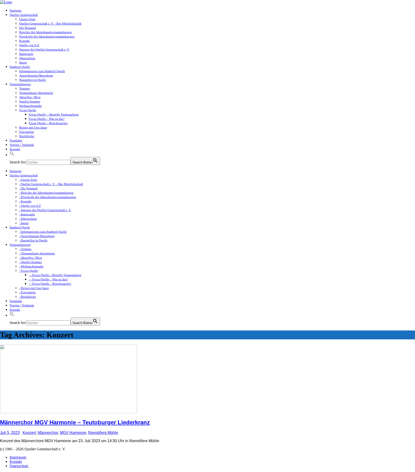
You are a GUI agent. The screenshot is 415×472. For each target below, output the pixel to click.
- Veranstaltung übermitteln (37, 253)
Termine (24, 88)
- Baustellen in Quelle (33, 240)
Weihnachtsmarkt (30, 106)
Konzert (29, 433)
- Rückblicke (27, 296)
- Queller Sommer (30, 262)
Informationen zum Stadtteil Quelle (42, 71)
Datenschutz (27, 58)
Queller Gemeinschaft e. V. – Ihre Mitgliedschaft (50, 23)
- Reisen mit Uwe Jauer (34, 288)
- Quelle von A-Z (30, 205)
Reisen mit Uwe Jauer (33, 127)
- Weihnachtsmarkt (31, 266)
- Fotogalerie (27, 292)
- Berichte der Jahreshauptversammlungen (46, 192)
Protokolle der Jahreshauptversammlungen (46, 36)
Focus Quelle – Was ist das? (47, 119)
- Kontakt (25, 201)
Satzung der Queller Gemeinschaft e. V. (44, 49)
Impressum (26, 54)
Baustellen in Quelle (32, 80)
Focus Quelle (27, 110)
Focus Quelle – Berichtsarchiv (48, 123)
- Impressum (27, 214)
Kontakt (24, 41)
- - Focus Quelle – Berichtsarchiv (50, 283)
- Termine (25, 249)
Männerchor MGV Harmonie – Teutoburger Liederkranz (75, 422)
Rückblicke (26, 136)
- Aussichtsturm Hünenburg (37, 236)
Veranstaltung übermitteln (36, 93)
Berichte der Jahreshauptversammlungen (45, 32)
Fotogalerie (26, 132)
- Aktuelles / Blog (30, 257)
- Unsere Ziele (28, 179)
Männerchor (48, 433)
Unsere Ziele (27, 19)
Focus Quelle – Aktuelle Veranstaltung (54, 114)
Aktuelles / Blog (30, 97)
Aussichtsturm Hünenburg (36, 75)
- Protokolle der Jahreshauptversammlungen (47, 197)
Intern (23, 62)
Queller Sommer (29, 101)
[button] (12, 155)
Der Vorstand (27, 28)
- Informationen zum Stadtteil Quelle (43, 231)
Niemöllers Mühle (103, 433)
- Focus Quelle (28, 270)
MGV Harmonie (73, 433)
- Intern (24, 223)
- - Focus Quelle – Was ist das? (48, 279)
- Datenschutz (28, 218)
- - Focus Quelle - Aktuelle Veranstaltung (55, 275)
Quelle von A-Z (29, 45)
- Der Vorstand (28, 188)
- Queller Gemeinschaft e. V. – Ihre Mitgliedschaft (51, 184)
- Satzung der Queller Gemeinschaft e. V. (45, 210)
